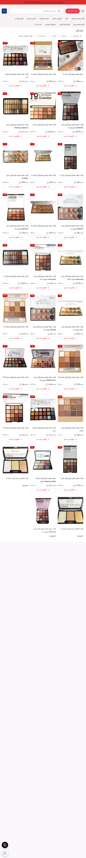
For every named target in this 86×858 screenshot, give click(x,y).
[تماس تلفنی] (5, 845)
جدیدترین (76, 36)
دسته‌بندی (42, 36)
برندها (64, 36)
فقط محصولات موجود (25, 36)
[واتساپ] (5, 853)
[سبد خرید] (83, 11)
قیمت (54, 36)
